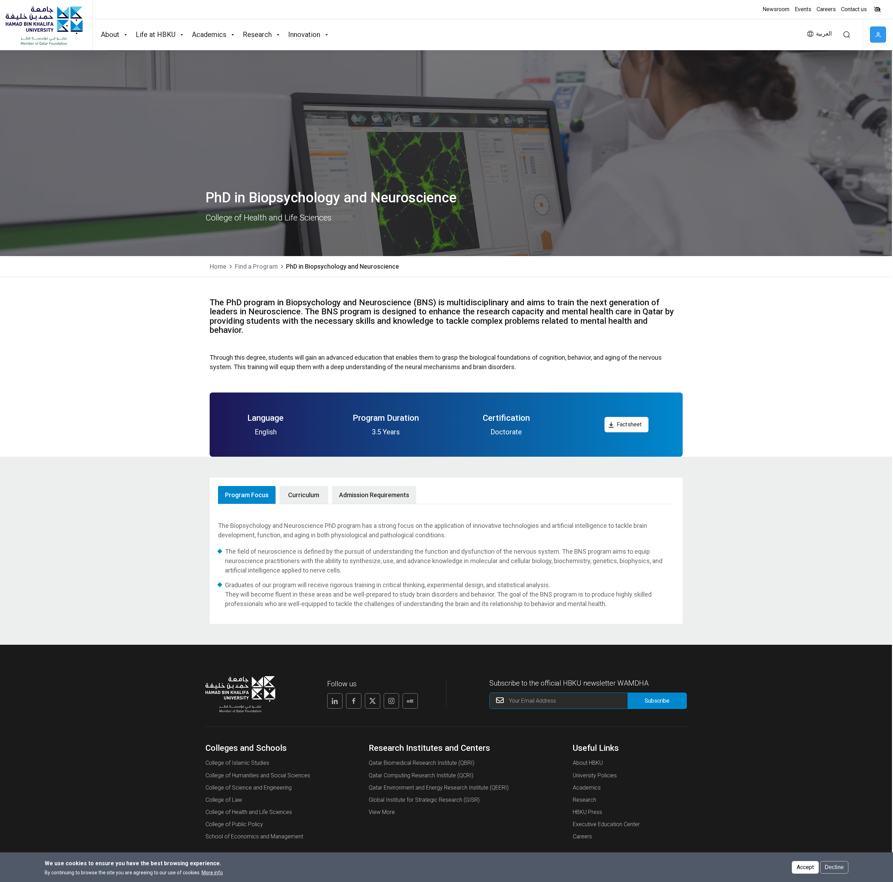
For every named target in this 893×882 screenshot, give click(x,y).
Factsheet (629, 424)
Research (584, 800)
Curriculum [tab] (303, 495)
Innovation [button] (304, 34)
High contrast (877, 9)
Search (846, 34)
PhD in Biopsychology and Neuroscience (342, 266)
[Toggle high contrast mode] (876, 9)
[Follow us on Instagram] (391, 701)
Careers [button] (826, 9)
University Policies (595, 775)
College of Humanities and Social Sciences (257, 775)
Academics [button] (209, 34)
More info (212, 872)
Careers (582, 836)
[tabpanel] (446, 564)
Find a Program (256, 266)
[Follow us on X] (372, 701)
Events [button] (803, 9)
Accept (805, 867)
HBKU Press (587, 812)
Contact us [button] (854, 9)
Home (218, 266)
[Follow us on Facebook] (353, 701)
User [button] (878, 35)
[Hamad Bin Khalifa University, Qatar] (43, 25)
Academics (587, 787)
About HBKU (588, 763)
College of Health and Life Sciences (248, 812)
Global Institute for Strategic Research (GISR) (424, 800)
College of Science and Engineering (248, 787)
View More (382, 812)
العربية (824, 33)
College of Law (223, 800)
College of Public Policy (234, 824)
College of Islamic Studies (237, 763)
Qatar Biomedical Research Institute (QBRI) (421, 763)
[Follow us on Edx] (410, 701)
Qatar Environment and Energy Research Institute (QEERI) (439, 787)
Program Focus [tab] (247, 495)
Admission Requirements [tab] (374, 495)
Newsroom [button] (776, 9)
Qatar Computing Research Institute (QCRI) (421, 775)
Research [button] (257, 34)
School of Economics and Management (254, 836)
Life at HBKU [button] (155, 34)
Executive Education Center (606, 824)
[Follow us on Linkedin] (335, 701)
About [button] (110, 34)
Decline (834, 867)
